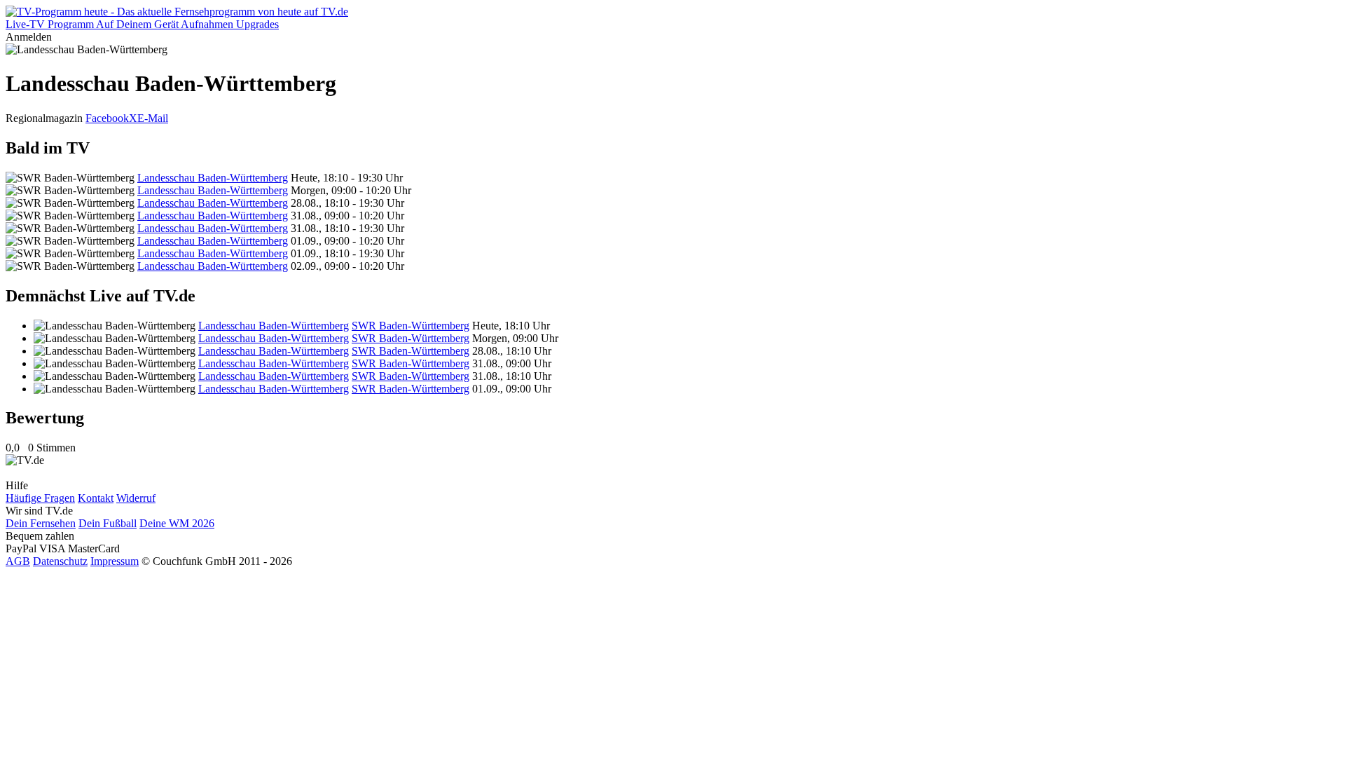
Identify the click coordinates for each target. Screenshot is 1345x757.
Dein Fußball (107, 523)
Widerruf (136, 498)
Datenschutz (60, 561)
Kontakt (95, 498)
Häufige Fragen (40, 498)
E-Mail (152, 118)
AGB (18, 561)
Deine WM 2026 (176, 523)
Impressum (114, 561)
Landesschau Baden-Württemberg (212, 178)
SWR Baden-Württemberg (410, 326)
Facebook (107, 118)
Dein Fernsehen (41, 523)
